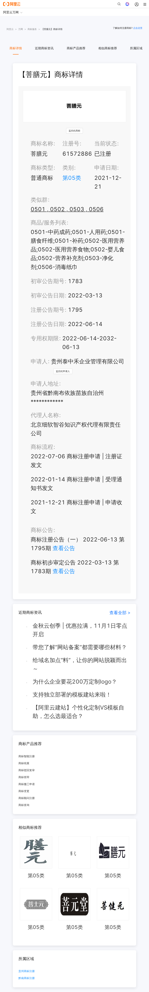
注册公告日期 (47, 324)
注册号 (70, 143)
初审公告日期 (47, 295)
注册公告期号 (47, 309)
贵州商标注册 (26, 971)
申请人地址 (45, 383)
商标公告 (42, 530)
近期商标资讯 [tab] (44, 48)
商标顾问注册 (26, 798)
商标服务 (32, 29)
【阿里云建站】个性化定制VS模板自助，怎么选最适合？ (78, 712)
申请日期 (105, 167)
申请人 (39, 361)
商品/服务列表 (48, 222)
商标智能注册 (26, 756)
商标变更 (23, 791)
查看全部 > (120, 612)
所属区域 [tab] (136, 48)
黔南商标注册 (26, 978)
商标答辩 (23, 777)
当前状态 (105, 143)
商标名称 (42, 143)
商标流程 (42, 446)
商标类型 (42, 167)
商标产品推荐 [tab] (76, 48)
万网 (20, 29)
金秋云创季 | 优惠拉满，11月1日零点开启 (80, 630)
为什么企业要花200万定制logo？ (75, 681)
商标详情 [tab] (16, 48)
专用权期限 (45, 338)
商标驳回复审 (26, 770)
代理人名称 (45, 415)
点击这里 (137, 27)
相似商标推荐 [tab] (107, 48)
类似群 (39, 199)
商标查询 (23, 805)
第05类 (71, 177)
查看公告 (64, 548)
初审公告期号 (47, 281)
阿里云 (10, 29)
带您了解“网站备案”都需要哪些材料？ (80, 647)
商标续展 (23, 763)
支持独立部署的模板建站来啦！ (72, 694)
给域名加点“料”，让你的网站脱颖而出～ (80, 664)
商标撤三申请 (26, 784)
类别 (68, 167)
